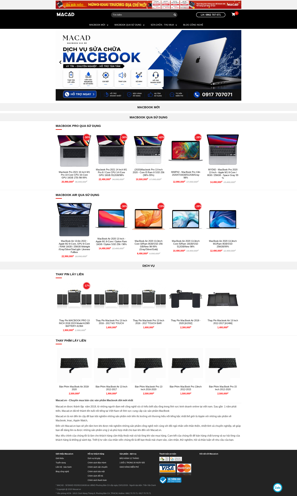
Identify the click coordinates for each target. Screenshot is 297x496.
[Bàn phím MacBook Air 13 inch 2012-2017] (111, 365)
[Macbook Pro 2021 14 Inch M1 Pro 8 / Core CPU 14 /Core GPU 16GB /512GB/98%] (111, 150)
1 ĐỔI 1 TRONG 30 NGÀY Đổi (132, 463)
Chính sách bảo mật (96, 471)
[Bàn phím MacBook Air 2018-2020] (74, 365)
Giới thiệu (60, 458)
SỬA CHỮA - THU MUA (162, 25)
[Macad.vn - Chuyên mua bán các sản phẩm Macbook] (65, 14)
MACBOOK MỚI (97, 25)
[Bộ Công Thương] (170, 480)
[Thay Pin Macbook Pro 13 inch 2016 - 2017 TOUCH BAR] (148, 299)
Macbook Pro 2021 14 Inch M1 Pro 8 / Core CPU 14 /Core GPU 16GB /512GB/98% (111, 172)
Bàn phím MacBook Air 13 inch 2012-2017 (111, 388)
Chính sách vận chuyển (98, 467)
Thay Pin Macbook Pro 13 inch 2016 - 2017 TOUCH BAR (148, 322)
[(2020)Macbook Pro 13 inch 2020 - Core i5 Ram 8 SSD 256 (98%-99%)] (148, 150)
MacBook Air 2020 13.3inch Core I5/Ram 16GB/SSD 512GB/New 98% (186, 244)
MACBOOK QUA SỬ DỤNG (127, 25)
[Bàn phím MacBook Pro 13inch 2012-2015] (185, 365)
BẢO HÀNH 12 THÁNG (129, 458)
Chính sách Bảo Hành (97, 463)
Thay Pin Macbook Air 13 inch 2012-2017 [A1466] (223, 322)
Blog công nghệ (193, 25)
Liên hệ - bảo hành (64, 467)
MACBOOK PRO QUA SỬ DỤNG (78, 125)
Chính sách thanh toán (97, 480)
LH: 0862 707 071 (211, 14)
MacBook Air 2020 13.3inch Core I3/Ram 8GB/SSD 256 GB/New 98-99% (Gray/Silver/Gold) (149, 245)
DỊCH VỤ (148, 265)
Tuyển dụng (61, 463)
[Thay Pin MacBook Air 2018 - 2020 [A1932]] (185, 299)
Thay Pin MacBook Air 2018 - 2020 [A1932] (185, 322)
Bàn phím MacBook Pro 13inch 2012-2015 (186, 388)
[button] (60, 62)
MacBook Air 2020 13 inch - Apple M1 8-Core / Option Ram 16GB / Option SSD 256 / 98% (111, 241)
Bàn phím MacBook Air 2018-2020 (74, 388)
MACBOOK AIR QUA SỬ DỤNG (77, 195)
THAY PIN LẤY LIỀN (70, 274)
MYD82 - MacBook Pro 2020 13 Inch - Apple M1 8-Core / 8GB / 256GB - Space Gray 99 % (222, 173)
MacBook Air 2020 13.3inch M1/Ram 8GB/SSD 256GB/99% (223, 244)
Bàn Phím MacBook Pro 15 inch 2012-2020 (223, 388)
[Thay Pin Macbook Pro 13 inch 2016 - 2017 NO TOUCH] (111, 299)
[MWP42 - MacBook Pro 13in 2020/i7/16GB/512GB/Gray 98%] (185, 151)
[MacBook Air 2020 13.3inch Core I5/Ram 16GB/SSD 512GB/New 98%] (185, 219)
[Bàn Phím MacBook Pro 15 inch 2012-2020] (222, 365)
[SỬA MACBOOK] (148, 65)
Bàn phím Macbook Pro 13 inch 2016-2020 (148, 388)
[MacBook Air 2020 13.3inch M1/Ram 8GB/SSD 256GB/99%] (222, 219)
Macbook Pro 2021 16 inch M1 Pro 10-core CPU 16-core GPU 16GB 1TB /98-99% (74, 175)
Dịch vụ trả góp (94, 458)
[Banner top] (148, 4)
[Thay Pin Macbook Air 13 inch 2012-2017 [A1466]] (222, 299)
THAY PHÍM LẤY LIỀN (71, 340)
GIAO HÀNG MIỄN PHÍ (129, 467)
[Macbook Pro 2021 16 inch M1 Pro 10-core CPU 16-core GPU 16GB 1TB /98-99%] (74, 151)
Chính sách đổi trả (95, 476)
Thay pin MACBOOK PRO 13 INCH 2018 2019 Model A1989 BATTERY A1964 (74, 323)
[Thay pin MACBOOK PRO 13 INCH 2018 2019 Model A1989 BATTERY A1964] (74, 299)
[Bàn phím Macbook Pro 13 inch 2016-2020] (148, 365)
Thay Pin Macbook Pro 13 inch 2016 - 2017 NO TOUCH (111, 322)
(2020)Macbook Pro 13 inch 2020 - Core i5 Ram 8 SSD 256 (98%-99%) (148, 172)
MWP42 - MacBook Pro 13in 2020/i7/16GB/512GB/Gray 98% (185, 175)
